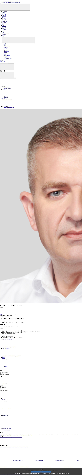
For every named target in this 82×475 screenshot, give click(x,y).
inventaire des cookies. (66, 473)
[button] (42, 83)
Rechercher (1, 62)
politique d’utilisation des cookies (57, 473)
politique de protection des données (46, 473)
